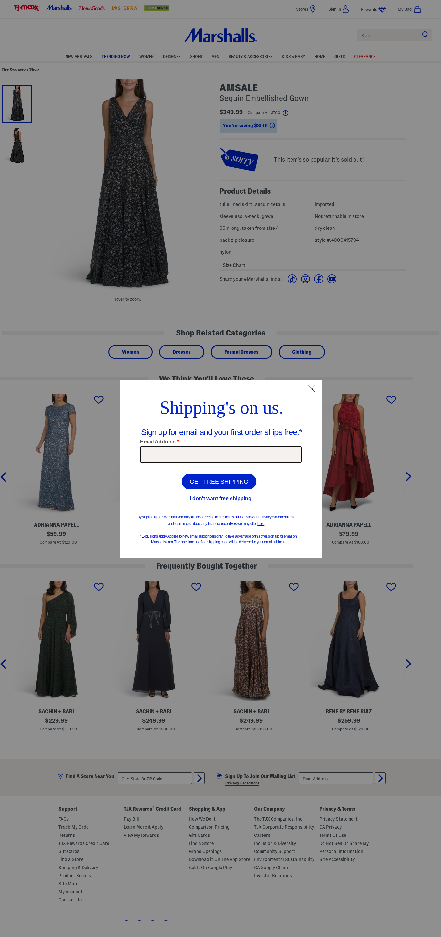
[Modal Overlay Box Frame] (221, 469)
